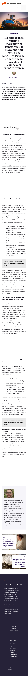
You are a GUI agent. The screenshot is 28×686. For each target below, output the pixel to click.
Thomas (15, 77)
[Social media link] (7, 584)
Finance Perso (13, 654)
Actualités (12, 644)
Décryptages (14, 33)
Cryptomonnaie (14, 646)
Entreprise (12, 650)
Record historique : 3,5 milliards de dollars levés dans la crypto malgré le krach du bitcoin (19, 563)
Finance (14, 628)
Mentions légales (12, 667)
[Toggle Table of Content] (16, 129)
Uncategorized (13, 656)
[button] (18, 7)
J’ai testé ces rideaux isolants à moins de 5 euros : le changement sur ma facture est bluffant (9, 543)
